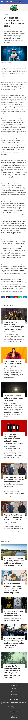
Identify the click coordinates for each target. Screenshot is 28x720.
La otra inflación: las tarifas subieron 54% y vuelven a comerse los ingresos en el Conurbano (14, 643)
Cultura (6, 15)
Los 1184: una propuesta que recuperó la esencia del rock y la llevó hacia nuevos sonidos (13, 438)
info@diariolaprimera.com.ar (14, 707)
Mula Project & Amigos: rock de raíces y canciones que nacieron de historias (14, 325)
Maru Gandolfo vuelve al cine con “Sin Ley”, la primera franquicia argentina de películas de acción (14, 481)
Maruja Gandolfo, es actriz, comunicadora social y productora (13, 517)
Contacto (14, 685)
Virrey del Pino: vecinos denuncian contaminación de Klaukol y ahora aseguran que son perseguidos (12, 671)
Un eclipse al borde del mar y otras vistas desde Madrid (13, 398)
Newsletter (14, 691)
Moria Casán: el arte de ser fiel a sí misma (13, 362)
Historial (14, 688)
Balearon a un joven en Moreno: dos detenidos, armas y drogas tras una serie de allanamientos (13, 615)
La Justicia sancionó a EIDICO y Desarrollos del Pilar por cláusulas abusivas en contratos (14, 561)
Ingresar (14, 694)
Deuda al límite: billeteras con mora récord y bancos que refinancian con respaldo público (13, 588)
